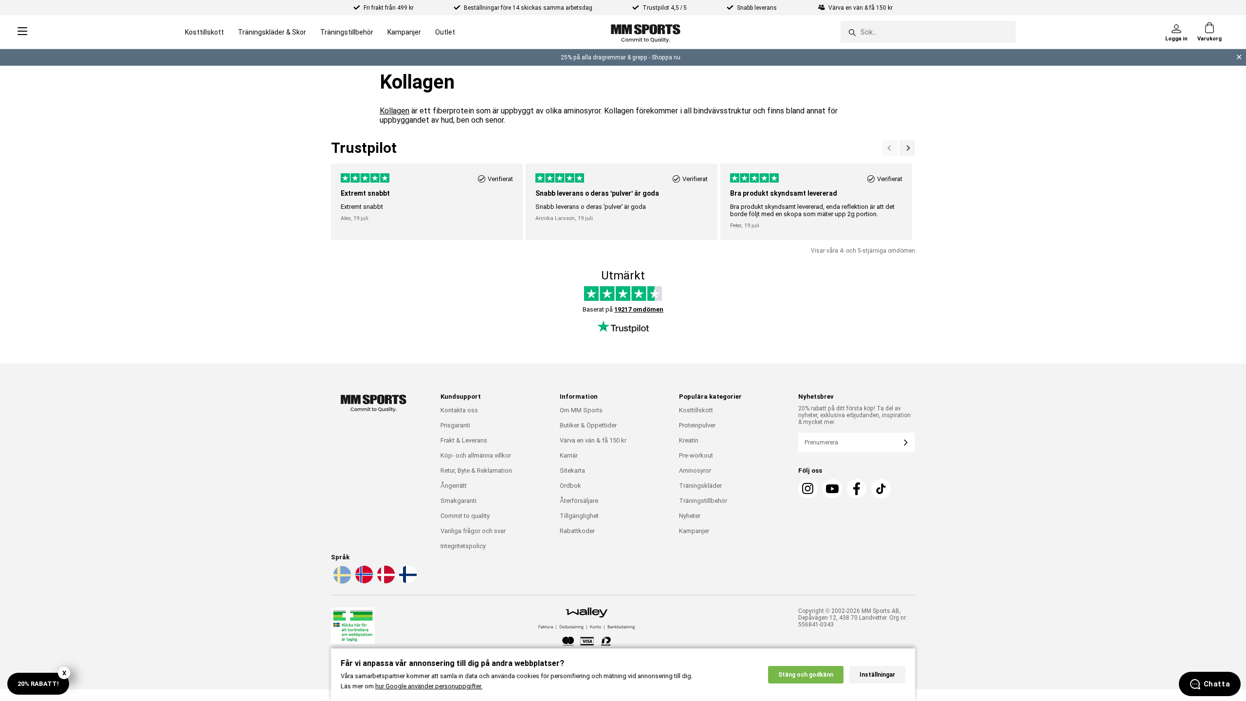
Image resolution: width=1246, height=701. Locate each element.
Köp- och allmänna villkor (475, 455)
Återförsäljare (579, 500)
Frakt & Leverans (463, 440)
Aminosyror (695, 470)
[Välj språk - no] (363, 581)
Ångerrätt (453, 485)
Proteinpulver (697, 425)
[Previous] (907, 148)
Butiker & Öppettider (588, 425)
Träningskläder (700, 485)
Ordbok (570, 485)
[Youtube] (832, 488)
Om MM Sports (581, 410)
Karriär (569, 455)
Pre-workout (696, 455)
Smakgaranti (458, 500)
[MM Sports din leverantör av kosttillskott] (646, 32)
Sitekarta (572, 470)
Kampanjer (404, 32)
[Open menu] (22, 32)
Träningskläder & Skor (272, 32)
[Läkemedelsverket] (353, 628)
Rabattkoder (577, 531)
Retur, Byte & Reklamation (476, 470)
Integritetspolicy (463, 546)
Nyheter (689, 515)
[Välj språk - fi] (407, 581)
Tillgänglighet (579, 515)
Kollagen (394, 110)
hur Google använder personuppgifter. (428, 686)
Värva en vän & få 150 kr (593, 440)
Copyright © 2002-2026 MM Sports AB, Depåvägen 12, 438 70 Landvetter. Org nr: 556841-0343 (852, 618)
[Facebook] (856, 488)
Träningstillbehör (346, 32)
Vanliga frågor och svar (473, 531)
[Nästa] (890, 148)
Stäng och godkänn (805, 674)
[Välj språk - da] (385, 581)
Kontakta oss (459, 410)
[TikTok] (881, 488)
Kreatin (688, 440)
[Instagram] (808, 488)
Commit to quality (465, 515)
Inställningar (877, 674)
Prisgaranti (455, 425)
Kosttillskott (204, 32)
